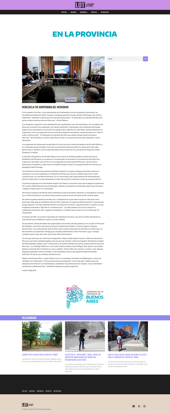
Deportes (94, 12)
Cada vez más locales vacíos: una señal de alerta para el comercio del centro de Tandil (127, 356)
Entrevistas (104, 12)
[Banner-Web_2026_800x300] (85, 311)
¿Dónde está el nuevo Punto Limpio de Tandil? (40, 354)
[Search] (145, 58)
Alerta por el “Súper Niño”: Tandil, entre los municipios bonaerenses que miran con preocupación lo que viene (83, 357)
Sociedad (73, 12)
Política (64, 12)
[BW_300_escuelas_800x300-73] (85, 48)
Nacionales (83, 12)
